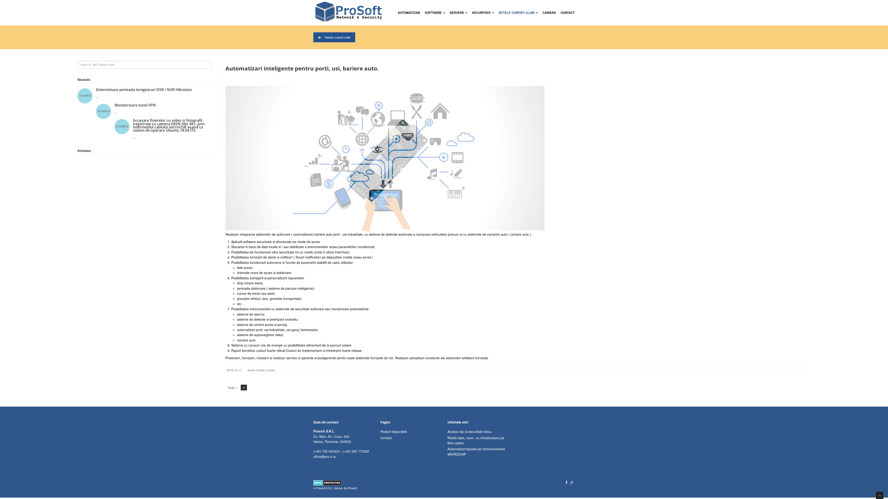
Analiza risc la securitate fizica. (469, 431)
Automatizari (409, 12)
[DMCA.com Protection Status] (327, 482)
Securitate (482, 12)
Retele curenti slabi (517, 12)
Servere (457, 12)
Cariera (549, 12)
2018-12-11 (234, 370)
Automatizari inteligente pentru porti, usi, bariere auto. (302, 68)
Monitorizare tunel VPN (135, 105)
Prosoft (352, 488)
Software (434, 12)
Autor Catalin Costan (261, 370)
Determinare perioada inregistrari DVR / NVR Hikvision (144, 89)
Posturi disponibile (393, 431)
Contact (568, 12)
